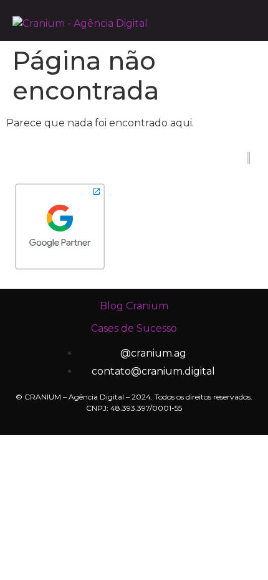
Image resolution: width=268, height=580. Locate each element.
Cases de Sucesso (134, 328)
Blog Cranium (134, 306)
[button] (229, 23)
